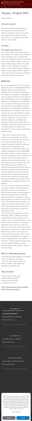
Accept (23, 418)
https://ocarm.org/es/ (13, 289)
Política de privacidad (18, 408)
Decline (9, 418)
